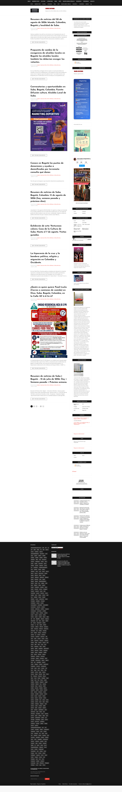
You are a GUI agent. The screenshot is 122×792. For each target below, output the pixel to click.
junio (38, 670)
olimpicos (37, 703)
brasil (36, 583)
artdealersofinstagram (43, 567)
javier (39, 668)
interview (38, 666)
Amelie (42, 561)
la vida (36, 672)
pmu (47, 715)
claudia (43, 597)
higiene (37, 658)
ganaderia (40, 648)
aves (40, 571)
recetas (32, 729)
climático (32, 599)
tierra (45, 747)
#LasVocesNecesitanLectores (36, 547)
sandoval (35, 735)
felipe (36, 642)
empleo (40, 630)
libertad (40, 674)
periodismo (38, 713)
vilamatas (32, 759)
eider (32, 628)
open (46, 703)
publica (42, 723)
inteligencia (33, 666)
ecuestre (32, 626)
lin (31, 676)
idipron (47, 660)
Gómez (41, 650)
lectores (32, 674)
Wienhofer (42, 763)
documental (39, 622)
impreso (43, 662)
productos (33, 723)
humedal (32, 660)
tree (37, 751)
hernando (33, 658)
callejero (35, 585)
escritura (32, 636)
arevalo (36, 565)
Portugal (32, 719)
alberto (40, 555)
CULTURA (43, 1)
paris (32, 709)
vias (44, 757)
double (44, 622)
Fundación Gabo (85, 408)
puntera (36, 725)
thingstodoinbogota (34, 747)
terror (45, 745)
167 (31, 549)
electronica (46, 628)
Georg (32, 650)
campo (32, 587)
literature (40, 676)
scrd (48, 735)
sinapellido (40, 739)
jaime (35, 668)
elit (36, 630)
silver (35, 739)
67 (40, 406)
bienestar (36, 579)
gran (32, 654)
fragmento (36, 646)
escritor (39, 634)
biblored (46, 577)
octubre (32, 703)
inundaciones (43, 666)
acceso (32, 551)
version (40, 757)
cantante (41, 587)
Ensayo (39, 632)
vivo (39, 759)
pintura (32, 715)
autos (37, 571)
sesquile (42, 737)
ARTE (60, 1)
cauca (41, 591)
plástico (40, 715)
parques (35, 709)
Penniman (33, 713)
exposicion (36, 640)
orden (36, 705)
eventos (39, 638)
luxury (42, 680)
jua (46, 668)
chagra (40, 595)
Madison (36, 682)
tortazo (36, 749)
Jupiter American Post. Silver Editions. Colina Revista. (49, 28)
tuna (36, 753)
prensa (32, 721)
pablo (44, 705)
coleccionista (41, 599)
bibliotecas (42, 577)
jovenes (42, 668)
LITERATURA (50, 1)
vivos (43, 759)
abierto (47, 549)
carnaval (36, 589)
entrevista (44, 632)
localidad (43, 678)
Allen (37, 559)
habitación (33, 656)
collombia (37, 601)
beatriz (32, 577)
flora (39, 644)
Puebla (46, 723)
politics (42, 717)
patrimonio (33, 711)
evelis (35, 638)
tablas (32, 745)
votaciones (33, 761)
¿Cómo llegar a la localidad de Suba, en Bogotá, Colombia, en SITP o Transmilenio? (82, 423)
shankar (46, 737)
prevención (37, 721)
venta (46, 755)
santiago (44, 735)
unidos (44, 753)
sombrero (37, 741)
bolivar (32, 583)
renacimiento (46, 729)
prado (42, 719)
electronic (41, 628)
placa (36, 715)
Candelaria (37, 587)
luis (38, 680)
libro (44, 674)
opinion (32, 705)
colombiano (33, 603)
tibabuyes (41, 747)
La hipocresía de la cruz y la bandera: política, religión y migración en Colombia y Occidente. (45, 258)
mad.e (45, 680)
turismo (40, 753)
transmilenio (33, 751)
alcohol (45, 557)
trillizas (41, 751)
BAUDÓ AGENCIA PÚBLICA (69, 1)
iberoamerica (38, 660)
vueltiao (37, 761)
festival (44, 642)
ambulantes (38, 561)
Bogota (32, 581)
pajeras (32, 707)
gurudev (39, 654)
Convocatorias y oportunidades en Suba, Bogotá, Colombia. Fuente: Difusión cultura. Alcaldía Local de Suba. (48, 91)
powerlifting (38, 719)
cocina (37, 599)
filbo (35, 644)
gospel (36, 652)
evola (47, 638)
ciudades (35, 597)
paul (37, 711)
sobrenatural (45, 739)
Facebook (84, 213)
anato (32, 563)
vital (36, 759)
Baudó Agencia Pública (76, 404)
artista (40, 569)
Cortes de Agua (80, 106)
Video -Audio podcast (86, 224)
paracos (40, 707)
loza (35, 680)
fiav (47, 642)
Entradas (77, 62)
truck (45, 751)
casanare (37, 591)
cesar (36, 595)
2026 (38, 549)
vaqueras (38, 755)
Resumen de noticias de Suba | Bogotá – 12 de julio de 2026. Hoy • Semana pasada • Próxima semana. (48, 379)
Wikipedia (47, 763)
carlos (32, 589)
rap (42, 727)
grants (35, 654)
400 (43, 549)
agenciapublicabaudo (35, 553)
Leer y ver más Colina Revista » (39, 42)
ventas (32, 757)
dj (31, 622)
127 (45, 547)
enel (32, 632)
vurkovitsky (33, 763)
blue (40, 579)
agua (32, 555)
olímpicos (41, 703)
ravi (45, 727)
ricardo (45, 731)
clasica (40, 597)
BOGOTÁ (92, 1)
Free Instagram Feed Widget (82, 203)
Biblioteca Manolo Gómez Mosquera (85, 229)
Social (74, 471)
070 (83, 404)
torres (32, 749)
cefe (44, 591)
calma (40, 585)
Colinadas (75, 222)
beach (44, 575)
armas (45, 565)
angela (36, 563)
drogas (32, 624)
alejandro (32, 559)
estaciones (42, 636)
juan (32, 670)
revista (37, 731)
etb (46, 636)
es (35, 634)
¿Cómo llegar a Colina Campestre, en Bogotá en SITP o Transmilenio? (81, 418)
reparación (33, 731)
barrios (36, 573)
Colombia (42, 601)
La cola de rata (76, 408)
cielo (47, 595)
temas (42, 745)
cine (31, 597)
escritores (43, 634)
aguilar (36, 555)
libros (47, 674)
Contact (75, 457)
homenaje (42, 658)
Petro (42, 713)
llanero (44, 676)
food (42, 644)
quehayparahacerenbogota (36, 727)
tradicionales (41, 749)
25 (40, 549)
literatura (35, 676)
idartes (43, 660)
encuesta (44, 630)
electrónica (33, 630)
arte (32, 569)
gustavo (44, 654)
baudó (32, 575)
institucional (46, 664)
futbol (44, 646)
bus (39, 583)
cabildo (42, 583)
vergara (36, 757)
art (31, 567)
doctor (34, 622)
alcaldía (41, 557)
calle (32, 585)
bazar (40, 575)
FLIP (74, 410)
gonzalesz (45, 650)
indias (32, 664)
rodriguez (36, 733)
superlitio (44, 743)
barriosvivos (41, 573)
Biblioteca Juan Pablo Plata (77, 231)
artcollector (36, 567)
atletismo (32, 571)
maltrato (32, 684)
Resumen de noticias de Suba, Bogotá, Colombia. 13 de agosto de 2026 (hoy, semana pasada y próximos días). (48, 197)
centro (46, 593)
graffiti (45, 652)
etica (32, 638)
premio (46, 719)
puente (32, 725)
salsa (43, 733)
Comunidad (84, 222)
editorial (41, 626)
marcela (44, 684)
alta (40, 559)
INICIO (29, 1)
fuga (40, 646)
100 (43, 547)
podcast (32, 717)
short (32, 739)
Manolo (37, 684)
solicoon (32, 741)
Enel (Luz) (78, 114)
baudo (46, 573)
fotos (32, 646)
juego (35, 670)
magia (46, 682)
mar (40, 684)
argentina (41, 565)
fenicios (40, 642)
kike (45, 670)
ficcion (32, 644)
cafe (46, 583)
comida (42, 603)
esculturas (37, 636)
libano (36, 674)
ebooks (44, 624)
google (32, 652)
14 (48, 547)
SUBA (55, 1)
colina (46, 599)
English (35, 632)
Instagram (84, 211)
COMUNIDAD (86, 1)
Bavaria (36, 575)
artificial (35, 569)
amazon (32, 561)
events (43, 638)
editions (37, 626)
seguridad (38, 737)
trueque (32, 753)
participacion (41, 709)
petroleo (46, 713)
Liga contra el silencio (86, 406)
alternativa (44, 559)
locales (39, 678)
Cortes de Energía (80, 107)
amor (46, 561)
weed (37, 763)
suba (36, 743)
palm (36, 707)
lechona (44, 672)
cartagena (45, 589)
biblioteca (36, 577)
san (31, 735)
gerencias (36, 650)
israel (32, 668)
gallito (36, 648)
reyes (41, 731)
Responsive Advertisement (79, 433)
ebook (41, 624)
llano (32, 678)
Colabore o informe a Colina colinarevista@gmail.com (78, 225)
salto (46, 733)
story (45, 741)
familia (32, 642)
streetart (32, 743)
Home (75, 455)
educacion (46, 626)
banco (43, 571)
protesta (37, 723)
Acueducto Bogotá (79, 113)
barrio (32, 573)
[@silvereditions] (75, 159)
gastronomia (46, 648)
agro (46, 553)
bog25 (44, 579)
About (83, 455)
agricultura (42, 553)
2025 (35, 549)
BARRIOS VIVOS (35, 1)
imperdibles (39, 662)
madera (32, 682)
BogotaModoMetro (42, 581)
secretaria (33, 737)
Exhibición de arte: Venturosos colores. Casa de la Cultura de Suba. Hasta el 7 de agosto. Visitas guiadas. (48, 230)
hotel (46, 658)
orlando (40, 705)
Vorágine (75, 406)
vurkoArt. (42, 761)
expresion (41, 640)
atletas (43, 569)
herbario (37, 656)
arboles (32, 565)
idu (34, 662)
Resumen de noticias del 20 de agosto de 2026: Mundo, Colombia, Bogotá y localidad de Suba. (48, 22)
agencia (41, 551)
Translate (60, 548)
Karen (42, 670)
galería (32, 648)
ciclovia (44, 595)
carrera (40, 589)
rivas (32, 733)
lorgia (32, 680)
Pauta (41, 711)
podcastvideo (37, 717)
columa (38, 603)
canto (46, 587)
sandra (40, 735)
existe (32, 640)
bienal (32, 579)
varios (42, 755)
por (46, 717)
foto (45, 644)
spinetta (41, 741)
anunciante (41, 563)
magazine (41, 682)
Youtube (75, 213)
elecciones (36, 628)
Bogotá (36, 581)
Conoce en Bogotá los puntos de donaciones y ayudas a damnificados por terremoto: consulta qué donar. (46, 167)
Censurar (42, 593)
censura (37, 593)
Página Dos (84, 410)
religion (41, 729)
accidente (36, 551)
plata (44, 715)
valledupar (33, 755)
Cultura (83, 220)
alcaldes (32, 557)
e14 (37, 624)
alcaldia (36, 557)
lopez (47, 678)
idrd (32, 662)
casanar (32, 591)
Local (75, 220)
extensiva (46, 640)
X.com (75, 211)
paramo (44, 707)
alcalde (44, 555)
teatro (38, 745)
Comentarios (78, 63)
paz (44, 711)
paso (46, 709)
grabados (40, 652)
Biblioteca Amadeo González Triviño (77, 229)
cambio (43, 585)
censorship (33, 593)
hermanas (42, 656)
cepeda (32, 595)
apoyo (45, 563)
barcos (47, 571)
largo (40, 672)
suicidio (40, 743)
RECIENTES (78, 1)
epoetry (32, 634)
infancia (40, 664)
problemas (42, 721)
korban (32, 672)
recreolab (36, 729)
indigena (36, 664)
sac (39, 733)
